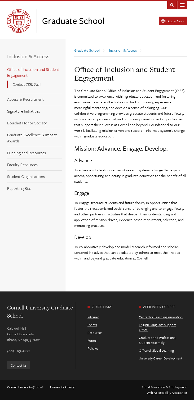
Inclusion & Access (28, 56)
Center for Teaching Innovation (161, 316)
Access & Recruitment (25, 99)
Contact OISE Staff (27, 84)
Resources (95, 332)
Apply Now (176, 20)
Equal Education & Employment (164, 387)
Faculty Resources (22, 165)
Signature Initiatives (23, 111)
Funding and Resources (26, 153)
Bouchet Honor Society (27, 123)
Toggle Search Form (172, 4)
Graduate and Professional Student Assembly (157, 340)
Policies (93, 348)
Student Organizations (26, 176)
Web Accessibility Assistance (167, 392)
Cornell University (19, 387)
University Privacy (62, 387)
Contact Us (18, 365)
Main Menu (182, 4)
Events (92, 324)
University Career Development (160, 358)
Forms (92, 340)
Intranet (93, 316)
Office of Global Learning (156, 350)
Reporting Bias (19, 188)
